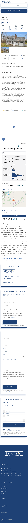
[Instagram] (6, 505)
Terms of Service (12, 391)
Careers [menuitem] (3, 498)
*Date (4, 348)
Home (3, 258)
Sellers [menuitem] (3, 493)
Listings (8, 258)
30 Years (6, 405)
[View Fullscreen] (3, 197)
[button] (25, 5)
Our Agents (10, 282)
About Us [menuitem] (4, 496)
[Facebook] (3, 505)
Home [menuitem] (3, 486)
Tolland (15, 258)
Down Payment (6, 413)
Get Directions (14, 215)
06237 (4, 260)
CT (11, 258)
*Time (4, 354)
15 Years (12, 405)
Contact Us (5, 282)
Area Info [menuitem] (4, 488)
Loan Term (5, 402)
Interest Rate (6, 418)
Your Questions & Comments (9, 359)
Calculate (14, 424)
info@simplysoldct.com (10, 471)
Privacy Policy (12, 317)
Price (4, 409)
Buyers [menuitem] (3, 491)
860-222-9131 (15, 11)
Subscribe (10, 322)
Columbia (20, 258)
